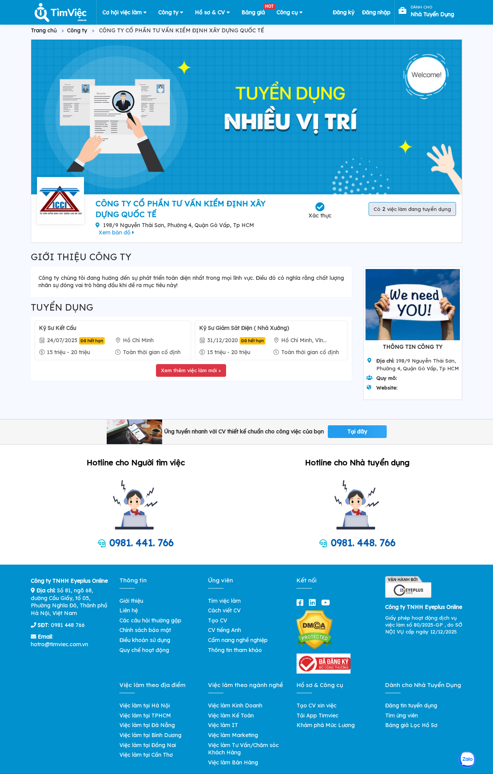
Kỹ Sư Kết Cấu (57, 327)
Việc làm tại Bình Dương (150, 735)
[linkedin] (314, 602)
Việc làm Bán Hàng (233, 762)
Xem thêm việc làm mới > (191, 370)
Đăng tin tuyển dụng (411, 705)
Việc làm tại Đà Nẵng (147, 725)
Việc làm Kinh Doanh (235, 705)
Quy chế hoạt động (144, 650)
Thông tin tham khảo (235, 650)
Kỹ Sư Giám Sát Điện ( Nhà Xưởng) (244, 327)
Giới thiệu (131, 600)
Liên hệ (128, 610)
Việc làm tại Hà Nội (144, 705)
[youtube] (327, 602)
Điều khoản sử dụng (144, 640)
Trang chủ (44, 30)
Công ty (169, 12)
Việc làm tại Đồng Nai (147, 745)
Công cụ (288, 12)
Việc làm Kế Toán (231, 715)
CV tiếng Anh (224, 630)
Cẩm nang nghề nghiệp (238, 640)
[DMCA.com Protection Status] (314, 629)
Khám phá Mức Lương (326, 725)
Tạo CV (217, 620)
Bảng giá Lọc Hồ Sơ (411, 725)
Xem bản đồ (115, 232)
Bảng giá (256, 11)
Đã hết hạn (91, 340)
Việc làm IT (223, 725)
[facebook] (302, 602)
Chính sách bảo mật (145, 630)
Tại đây (357, 431)
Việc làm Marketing (233, 735)
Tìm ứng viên (401, 715)
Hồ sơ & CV (210, 12)
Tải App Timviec (318, 715)
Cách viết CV (224, 610)
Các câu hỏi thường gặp (150, 620)
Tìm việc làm (224, 600)
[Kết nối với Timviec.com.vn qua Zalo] (467, 759)
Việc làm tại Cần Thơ (146, 754)
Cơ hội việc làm (122, 12)
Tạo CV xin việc (317, 705)
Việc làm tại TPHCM (145, 715)
